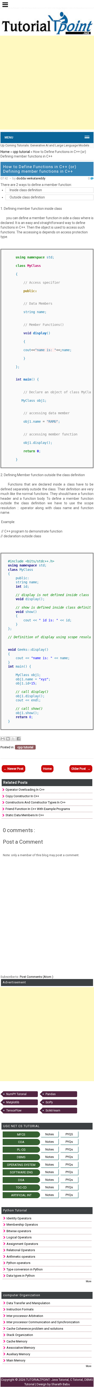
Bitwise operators (19, 1231)
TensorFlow (13, 1110)
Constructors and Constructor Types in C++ (36, 802)
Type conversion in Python (25, 1269)
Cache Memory (17, 1341)
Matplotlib (12, 1102)
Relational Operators (21, 1250)
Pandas (51, 1094)
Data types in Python (21, 1275)
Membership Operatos (22, 1224)
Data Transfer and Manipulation (28, 1303)
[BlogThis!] (8, 738)
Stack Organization (20, 1335)
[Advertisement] (47, 83)
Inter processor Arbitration (25, 1316)
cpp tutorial (22, 152)
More (88, 1281)
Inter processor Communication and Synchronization (43, 1322)
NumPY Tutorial (16, 1094)
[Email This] (2, 738)
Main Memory (16, 1360)
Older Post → (80, 768)
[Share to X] (13, 738)
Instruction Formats (20, 1309)
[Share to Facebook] (18, 738)
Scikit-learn (53, 1110)
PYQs (69, 1142)
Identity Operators (19, 1218)
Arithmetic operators (21, 1256)
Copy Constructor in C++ (22, 796)
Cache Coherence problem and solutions (35, 1328)
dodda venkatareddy (30, 178)
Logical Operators (19, 1237)
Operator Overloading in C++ (25, 789)
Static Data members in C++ (25, 815)
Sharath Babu (60, 1384)
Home (5, 152)
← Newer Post (13, 768)
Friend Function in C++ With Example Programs (38, 809)
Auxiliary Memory (18, 1354)
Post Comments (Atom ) (36, 977)
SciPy (49, 1102)
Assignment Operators (22, 1244)
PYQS (69, 1134)
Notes (49, 1134)
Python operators (18, 1263)
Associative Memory (21, 1347)
